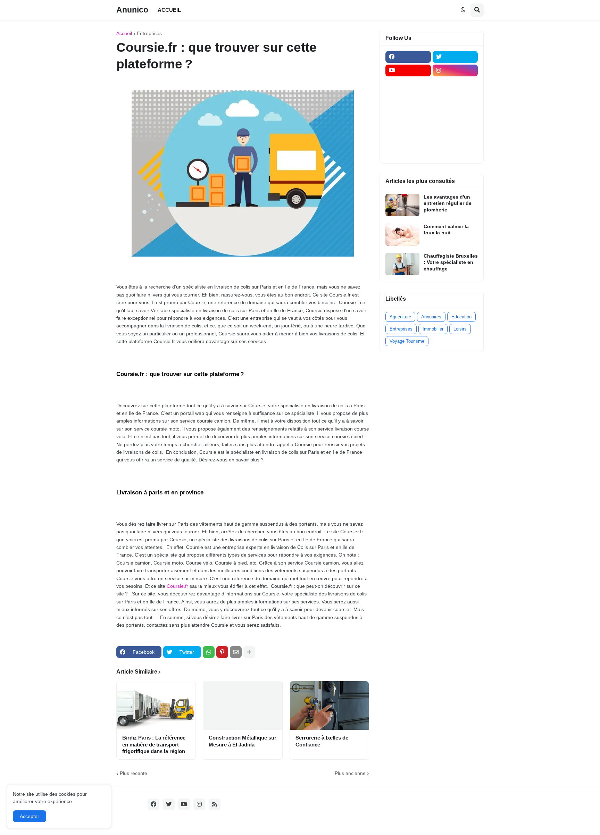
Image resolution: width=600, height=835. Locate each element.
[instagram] (455, 70)
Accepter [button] (29, 816)
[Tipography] (455, 138)
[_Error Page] (455, 111)
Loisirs (460, 329)
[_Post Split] (455, 97)
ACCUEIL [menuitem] (169, 10)
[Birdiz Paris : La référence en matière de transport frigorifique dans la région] (156, 705)
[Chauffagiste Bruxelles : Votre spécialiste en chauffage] (402, 264)
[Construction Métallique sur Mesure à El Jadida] (242, 705)
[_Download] (408, 111)
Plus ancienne (350, 773)
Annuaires (431, 316)
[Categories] (408, 138)
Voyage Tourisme (407, 341)
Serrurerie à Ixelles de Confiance (321, 741)
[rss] (214, 804)
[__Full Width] (408, 84)
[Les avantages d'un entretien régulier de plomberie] (402, 205)
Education (461, 316)
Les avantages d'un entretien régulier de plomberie (448, 203)
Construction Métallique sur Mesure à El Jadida (242, 741)
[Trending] (455, 125)
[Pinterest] (222, 652)
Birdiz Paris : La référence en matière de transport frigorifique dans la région (153, 744)
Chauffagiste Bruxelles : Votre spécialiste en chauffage (451, 262)
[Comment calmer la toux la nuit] (402, 234)
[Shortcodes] (408, 152)
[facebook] (408, 57)
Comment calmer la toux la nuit (446, 229)
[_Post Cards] (408, 97)
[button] (462, 10)
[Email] (236, 652)
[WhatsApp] (209, 652)
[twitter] (455, 57)
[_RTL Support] (408, 125)
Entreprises (149, 33)
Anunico (132, 9)
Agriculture (400, 316)
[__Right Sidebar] (455, 84)
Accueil (124, 33)
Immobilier (433, 329)
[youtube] (408, 70)
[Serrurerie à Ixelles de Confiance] (329, 705)
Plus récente (133, 773)
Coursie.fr (177, 586)
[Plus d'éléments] (249, 652)
